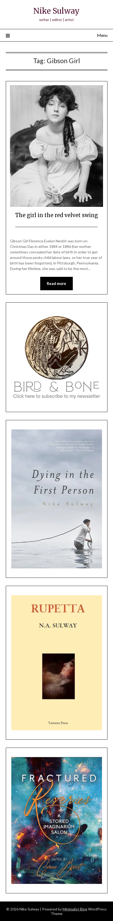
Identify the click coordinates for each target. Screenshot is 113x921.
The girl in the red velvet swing (56, 215)
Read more (56, 283)
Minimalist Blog (75, 909)
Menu (102, 35)
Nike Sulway (56, 11)
